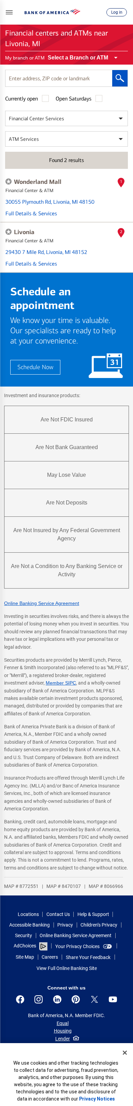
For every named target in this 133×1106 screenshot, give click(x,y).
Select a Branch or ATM (78, 57)
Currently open (21, 98)
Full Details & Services (31, 213)
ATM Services (24, 139)
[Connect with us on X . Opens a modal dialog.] (94, 999)
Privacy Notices (97, 1099)
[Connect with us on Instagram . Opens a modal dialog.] (38, 999)
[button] (9, 12)
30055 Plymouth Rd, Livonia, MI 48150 (49, 202)
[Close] (124, 1052)
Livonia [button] (24, 232)
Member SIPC (61, 683)
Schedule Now (35, 367)
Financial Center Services (36, 119)
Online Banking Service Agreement (41, 603)
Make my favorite (8, 181)
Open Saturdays (73, 98)
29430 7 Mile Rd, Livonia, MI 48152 (46, 252)
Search (120, 78)
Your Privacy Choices (77, 946)
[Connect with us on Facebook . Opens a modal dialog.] (20, 999)
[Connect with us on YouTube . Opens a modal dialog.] (113, 999)
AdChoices (25, 945)
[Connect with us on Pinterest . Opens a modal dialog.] (76, 999)
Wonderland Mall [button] (37, 182)
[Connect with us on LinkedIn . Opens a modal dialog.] (57, 999)
